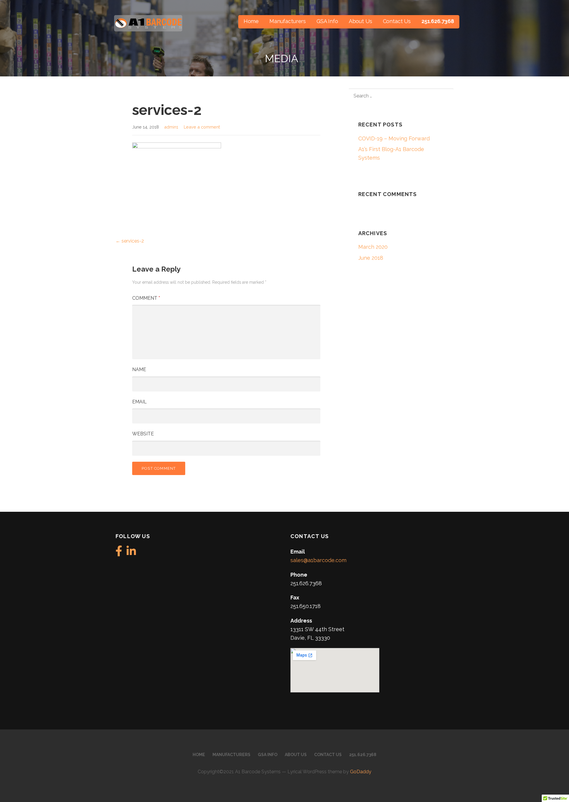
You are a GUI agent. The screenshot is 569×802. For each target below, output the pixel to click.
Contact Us (397, 21)
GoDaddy (360, 771)
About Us (360, 21)
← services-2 (130, 241)
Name (139, 369)
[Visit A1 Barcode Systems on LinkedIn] (131, 553)
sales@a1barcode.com (318, 560)
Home (251, 21)
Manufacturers (287, 21)
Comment (146, 298)
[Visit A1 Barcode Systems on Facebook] (119, 553)
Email (139, 402)
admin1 (171, 126)
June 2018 (370, 258)
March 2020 (373, 247)
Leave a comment (202, 126)
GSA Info (327, 21)
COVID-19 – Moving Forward (394, 138)
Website (143, 434)
